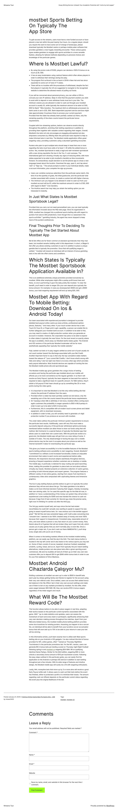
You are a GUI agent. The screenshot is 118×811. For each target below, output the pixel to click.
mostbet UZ (71, 700)
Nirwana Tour (9, 5)
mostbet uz (51, 649)
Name (32, 755)
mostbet (63, 700)
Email (31, 764)
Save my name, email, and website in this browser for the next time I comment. (57, 783)
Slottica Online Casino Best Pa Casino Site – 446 (38, 697)
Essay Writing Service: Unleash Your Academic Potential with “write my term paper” (86, 5)
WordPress (110, 806)
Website (32, 773)
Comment (33, 732)
